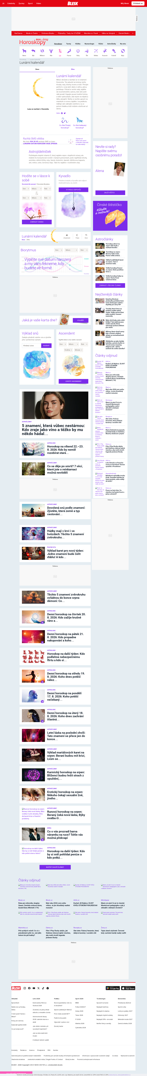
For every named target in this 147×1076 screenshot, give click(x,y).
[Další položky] (133, 33)
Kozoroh (104, 55)
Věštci (100, 44)
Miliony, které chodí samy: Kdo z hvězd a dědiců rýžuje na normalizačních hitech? (115, 334)
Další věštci (109, 193)
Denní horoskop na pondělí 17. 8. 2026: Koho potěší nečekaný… (64, 696)
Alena (99, 171)
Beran (24, 55)
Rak (51, 55)
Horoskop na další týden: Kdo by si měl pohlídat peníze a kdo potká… (66, 854)
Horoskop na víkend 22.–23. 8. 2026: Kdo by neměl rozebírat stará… (65, 450)
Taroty (68, 44)
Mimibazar (109, 400)
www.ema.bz (113, 1075)
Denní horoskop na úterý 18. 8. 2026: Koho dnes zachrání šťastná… (65, 716)
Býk (33, 55)
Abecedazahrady (111, 473)
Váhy (78, 55)
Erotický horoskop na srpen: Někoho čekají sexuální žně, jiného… (65, 795)
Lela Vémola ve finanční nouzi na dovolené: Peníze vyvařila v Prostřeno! (115, 464)
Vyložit (80, 320)
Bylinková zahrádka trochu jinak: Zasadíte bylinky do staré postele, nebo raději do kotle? (115, 478)
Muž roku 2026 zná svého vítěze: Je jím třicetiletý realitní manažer (115, 391)
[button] (112, 988)
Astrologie (51, 443)
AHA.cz (108, 361)
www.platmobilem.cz (124, 1075)
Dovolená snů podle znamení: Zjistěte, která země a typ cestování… (66, 511)
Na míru (123, 44)
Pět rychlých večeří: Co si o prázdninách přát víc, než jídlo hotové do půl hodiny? (29, 933)
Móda (49, 828)
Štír (87, 55)
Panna (69, 55)
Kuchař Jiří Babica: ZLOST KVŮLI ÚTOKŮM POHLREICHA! (115, 365)
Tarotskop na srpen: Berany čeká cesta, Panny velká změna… (114, 253)
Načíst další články (55, 867)
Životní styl (51, 547)
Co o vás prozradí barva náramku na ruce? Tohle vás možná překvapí (65, 835)
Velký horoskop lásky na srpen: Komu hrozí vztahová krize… (114, 277)
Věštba (77, 44)
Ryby (122, 55)
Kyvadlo (65, 176)
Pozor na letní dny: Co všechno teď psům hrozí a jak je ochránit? (115, 492)
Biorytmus (28, 250)
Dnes (37, 69)
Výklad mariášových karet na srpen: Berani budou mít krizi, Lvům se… (66, 756)
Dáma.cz (108, 444)
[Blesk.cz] (73, 3)
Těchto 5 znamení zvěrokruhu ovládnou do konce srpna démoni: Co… (66, 598)
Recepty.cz (109, 416)
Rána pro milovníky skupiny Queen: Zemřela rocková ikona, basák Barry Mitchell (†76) (115, 377)
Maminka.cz (23, 928)
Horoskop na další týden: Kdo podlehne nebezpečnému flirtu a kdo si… (66, 657)
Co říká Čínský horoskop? (65, 126)
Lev (60, 55)
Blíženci (42, 55)
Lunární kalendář (35, 59)
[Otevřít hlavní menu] (3, 3)
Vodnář (113, 55)
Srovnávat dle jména (43, 184)
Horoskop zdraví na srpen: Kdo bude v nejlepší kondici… (113, 245)
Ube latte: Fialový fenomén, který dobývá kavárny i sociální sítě (114, 420)
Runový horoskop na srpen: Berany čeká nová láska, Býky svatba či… (66, 815)
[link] (24, 988)
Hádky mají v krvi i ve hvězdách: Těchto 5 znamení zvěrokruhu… (65, 534)
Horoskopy (58, 44)
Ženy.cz (104, 928)
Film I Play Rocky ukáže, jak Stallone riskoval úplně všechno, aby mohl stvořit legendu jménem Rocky (115, 449)
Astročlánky (111, 44)
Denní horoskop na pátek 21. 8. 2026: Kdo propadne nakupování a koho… (65, 637)
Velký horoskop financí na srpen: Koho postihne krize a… (114, 269)
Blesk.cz (108, 372)
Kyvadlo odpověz (73, 190)
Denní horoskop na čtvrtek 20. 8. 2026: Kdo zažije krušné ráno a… (66, 617)
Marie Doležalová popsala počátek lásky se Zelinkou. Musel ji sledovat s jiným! (115, 431)
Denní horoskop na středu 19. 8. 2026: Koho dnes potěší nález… (66, 677)
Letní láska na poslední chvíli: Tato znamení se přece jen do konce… (66, 736)
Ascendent (67, 333)
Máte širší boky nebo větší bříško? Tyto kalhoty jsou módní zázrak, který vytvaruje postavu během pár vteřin (115, 323)
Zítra (73, 69)
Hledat (46, 345)
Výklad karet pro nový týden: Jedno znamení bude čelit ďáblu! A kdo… (65, 554)
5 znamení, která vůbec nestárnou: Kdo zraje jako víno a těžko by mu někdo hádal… (53, 429)
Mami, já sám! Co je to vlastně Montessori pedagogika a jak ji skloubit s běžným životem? (114, 406)
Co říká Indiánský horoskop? (79, 126)
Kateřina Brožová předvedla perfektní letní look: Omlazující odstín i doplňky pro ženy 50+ (115, 301)
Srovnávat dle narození (29, 184)
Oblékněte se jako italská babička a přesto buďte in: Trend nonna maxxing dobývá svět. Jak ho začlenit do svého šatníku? (115, 344)
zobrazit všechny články (110, 285)
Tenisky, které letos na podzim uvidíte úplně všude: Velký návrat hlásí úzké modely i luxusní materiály (115, 312)
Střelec (96, 55)
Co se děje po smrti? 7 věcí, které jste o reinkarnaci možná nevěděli (65, 469)
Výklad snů (30, 333)
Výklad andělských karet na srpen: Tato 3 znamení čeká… (114, 261)
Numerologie (89, 44)
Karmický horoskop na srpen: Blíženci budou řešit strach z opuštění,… (66, 775)
